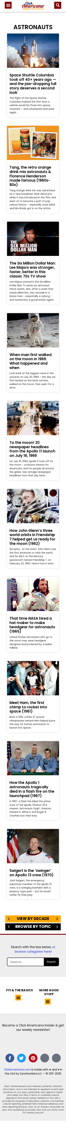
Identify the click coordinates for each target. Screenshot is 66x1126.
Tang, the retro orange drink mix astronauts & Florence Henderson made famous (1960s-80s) (30, 176)
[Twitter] (21, 1058)
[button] (8, 5)
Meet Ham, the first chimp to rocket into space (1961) (28, 707)
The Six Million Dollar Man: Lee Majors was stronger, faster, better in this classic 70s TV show (33, 270)
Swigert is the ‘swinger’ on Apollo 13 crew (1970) (32, 872)
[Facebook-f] (9, 1058)
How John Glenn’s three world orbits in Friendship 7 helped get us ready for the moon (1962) (32, 537)
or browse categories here (35, 949)
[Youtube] (56, 1058)
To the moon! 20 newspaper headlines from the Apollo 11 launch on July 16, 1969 (32, 449)
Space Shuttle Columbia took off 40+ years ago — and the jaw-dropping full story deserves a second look (33, 84)
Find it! (51, 962)
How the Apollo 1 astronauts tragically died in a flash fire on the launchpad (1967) (32, 789)
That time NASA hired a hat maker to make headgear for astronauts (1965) (32, 625)
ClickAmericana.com (17, 1069)
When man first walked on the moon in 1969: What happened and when (31, 361)
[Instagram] (44, 1058)
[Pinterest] (33, 1058)
